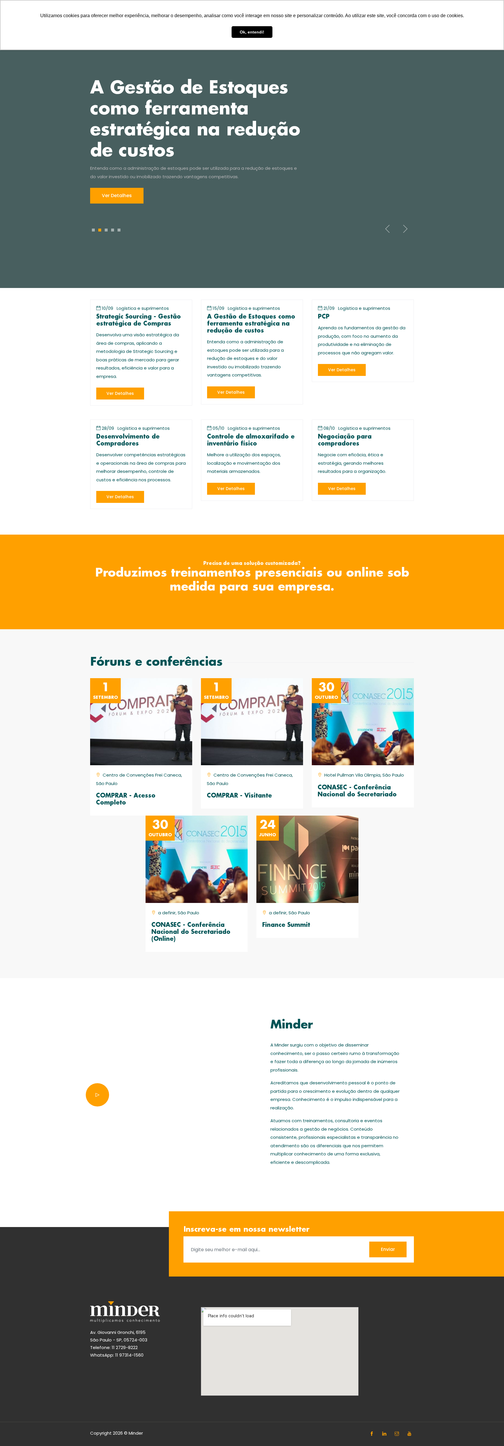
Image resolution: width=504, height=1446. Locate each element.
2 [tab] (100, 230)
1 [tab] (93, 230)
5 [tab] (119, 230)
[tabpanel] (252, 141)
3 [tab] (106, 230)
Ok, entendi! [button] (252, 32)
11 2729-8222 (125, 1347)
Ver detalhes (117, 195)
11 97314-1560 (129, 1355)
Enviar (388, 1249)
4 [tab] (112, 230)
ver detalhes (120, 393)
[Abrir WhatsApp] (489, 1431)
